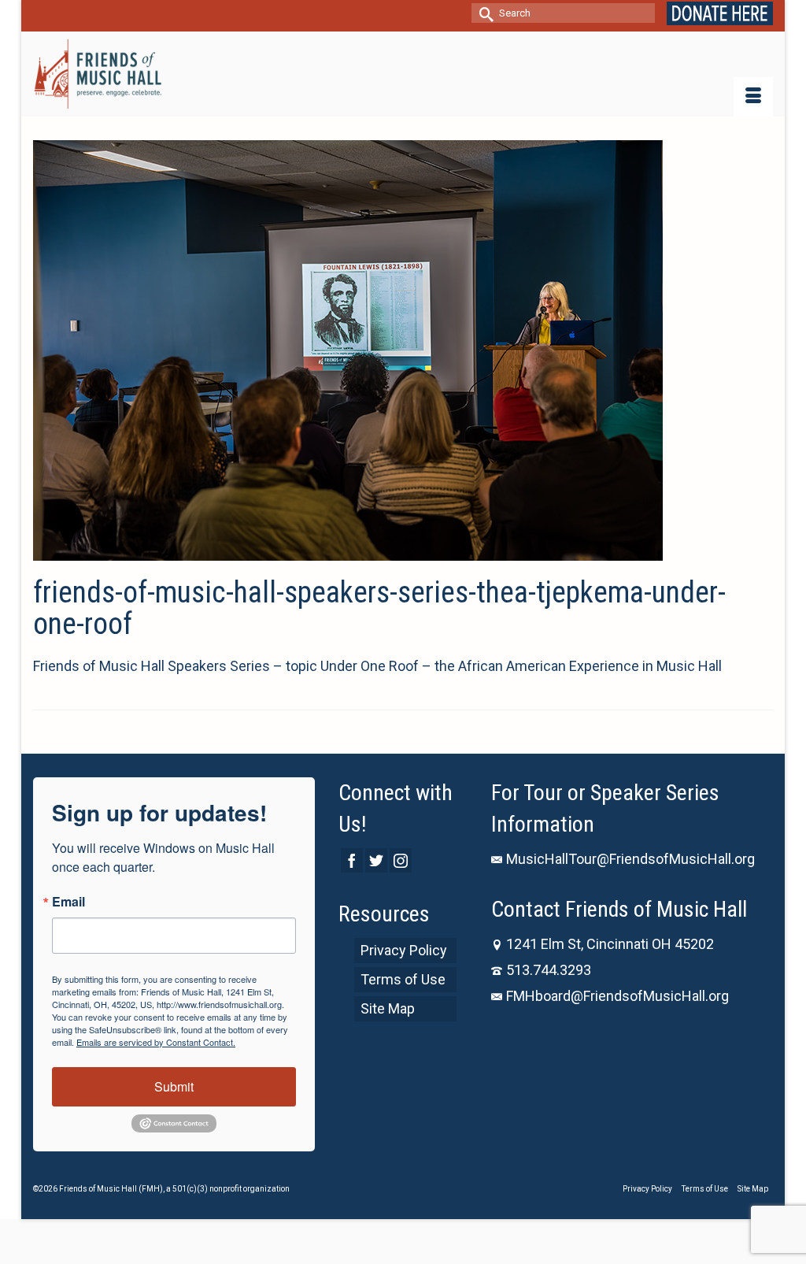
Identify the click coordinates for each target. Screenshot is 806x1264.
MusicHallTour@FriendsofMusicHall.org (630, 859)
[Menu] (753, 97)
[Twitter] (376, 860)
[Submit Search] (483, 13)
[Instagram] (401, 860)
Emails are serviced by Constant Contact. (155, 1042)
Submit (174, 1086)
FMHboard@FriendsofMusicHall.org (617, 996)
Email (68, 901)
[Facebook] (352, 860)
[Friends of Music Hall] (97, 74)
